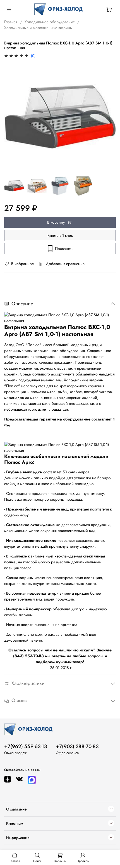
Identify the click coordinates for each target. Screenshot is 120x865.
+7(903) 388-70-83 (77, 746)
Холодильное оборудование (50, 22)
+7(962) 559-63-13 (25, 746)
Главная (11, 22)
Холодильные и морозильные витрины (38, 27)
